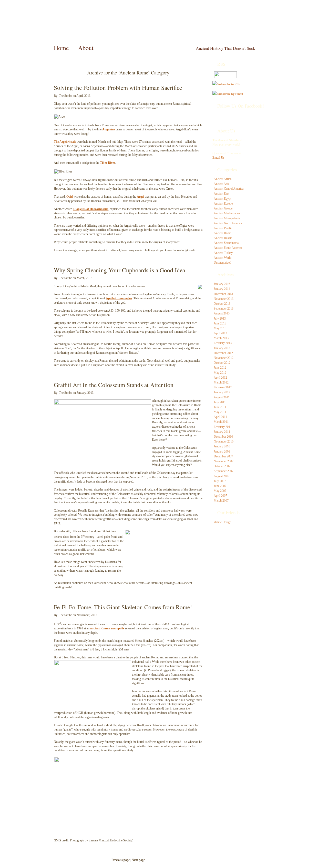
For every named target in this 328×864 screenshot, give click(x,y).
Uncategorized (222, 262)
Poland (152, 670)
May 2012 (220, 373)
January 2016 (222, 284)
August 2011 (222, 397)
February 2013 (223, 343)
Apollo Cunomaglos (119, 298)
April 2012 (220, 377)
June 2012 (220, 367)
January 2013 (222, 348)
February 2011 (223, 427)
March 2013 (221, 338)
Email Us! (218, 157)
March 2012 (221, 382)
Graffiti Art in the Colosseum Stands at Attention (113, 385)
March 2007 (221, 500)
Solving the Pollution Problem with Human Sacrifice (118, 87)
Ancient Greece (223, 208)
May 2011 (220, 412)
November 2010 (223, 441)
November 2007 (223, 461)
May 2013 (220, 328)
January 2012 (222, 392)
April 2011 (220, 417)
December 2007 (223, 456)
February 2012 (223, 387)
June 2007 (220, 486)
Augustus (108, 129)
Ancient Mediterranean (227, 213)
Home (61, 48)
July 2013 (220, 318)
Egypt (166, 670)
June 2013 (220, 323)
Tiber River (107, 163)
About (86, 48)
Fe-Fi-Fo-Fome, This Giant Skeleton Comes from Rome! (123, 607)
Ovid (69, 196)
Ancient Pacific (223, 228)
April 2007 (220, 495)
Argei (140, 196)
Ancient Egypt (222, 198)
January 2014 (222, 289)
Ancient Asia (221, 184)
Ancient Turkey (223, 253)
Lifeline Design (221, 522)
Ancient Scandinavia (226, 243)
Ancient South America (228, 247)
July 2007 (220, 481)
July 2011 (220, 402)
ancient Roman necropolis (107, 628)
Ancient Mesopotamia (227, 218)
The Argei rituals (65, 141)
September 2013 (223, 308)
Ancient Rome (222, 233)
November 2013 (223, 299)
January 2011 (222, 432)
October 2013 (222, 303)
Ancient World (222, 258)
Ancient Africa (222, 179)
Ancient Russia (223, 238)
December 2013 (223, 294)
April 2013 (220, 333)
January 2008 (222, 451)
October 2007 (222, 466)
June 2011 (220, 407)
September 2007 (223, 471)
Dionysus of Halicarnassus (90, 209)
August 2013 (222, 313)
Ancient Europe (223, 203)
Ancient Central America (228, 188)
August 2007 (222, 476)
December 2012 (223, 353)
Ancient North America (228, 223)
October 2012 (222, 362)
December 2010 (223, 436)
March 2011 (221, 422)
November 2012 (223, 358)
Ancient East (221, 193)
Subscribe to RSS (228, 84)
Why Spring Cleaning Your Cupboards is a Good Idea (119, 270)
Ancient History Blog (78, 23)
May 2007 (220, 491)
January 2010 (222, 446)
